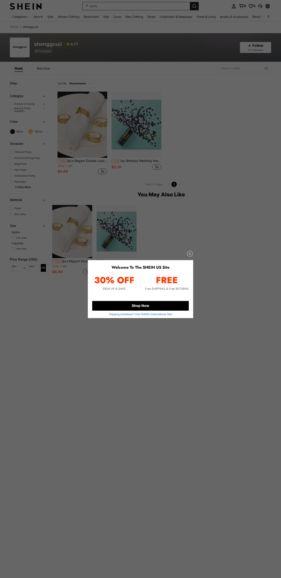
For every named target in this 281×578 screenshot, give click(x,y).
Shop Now (140, 305)
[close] (190, 253)
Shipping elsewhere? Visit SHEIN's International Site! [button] (140, 314)
